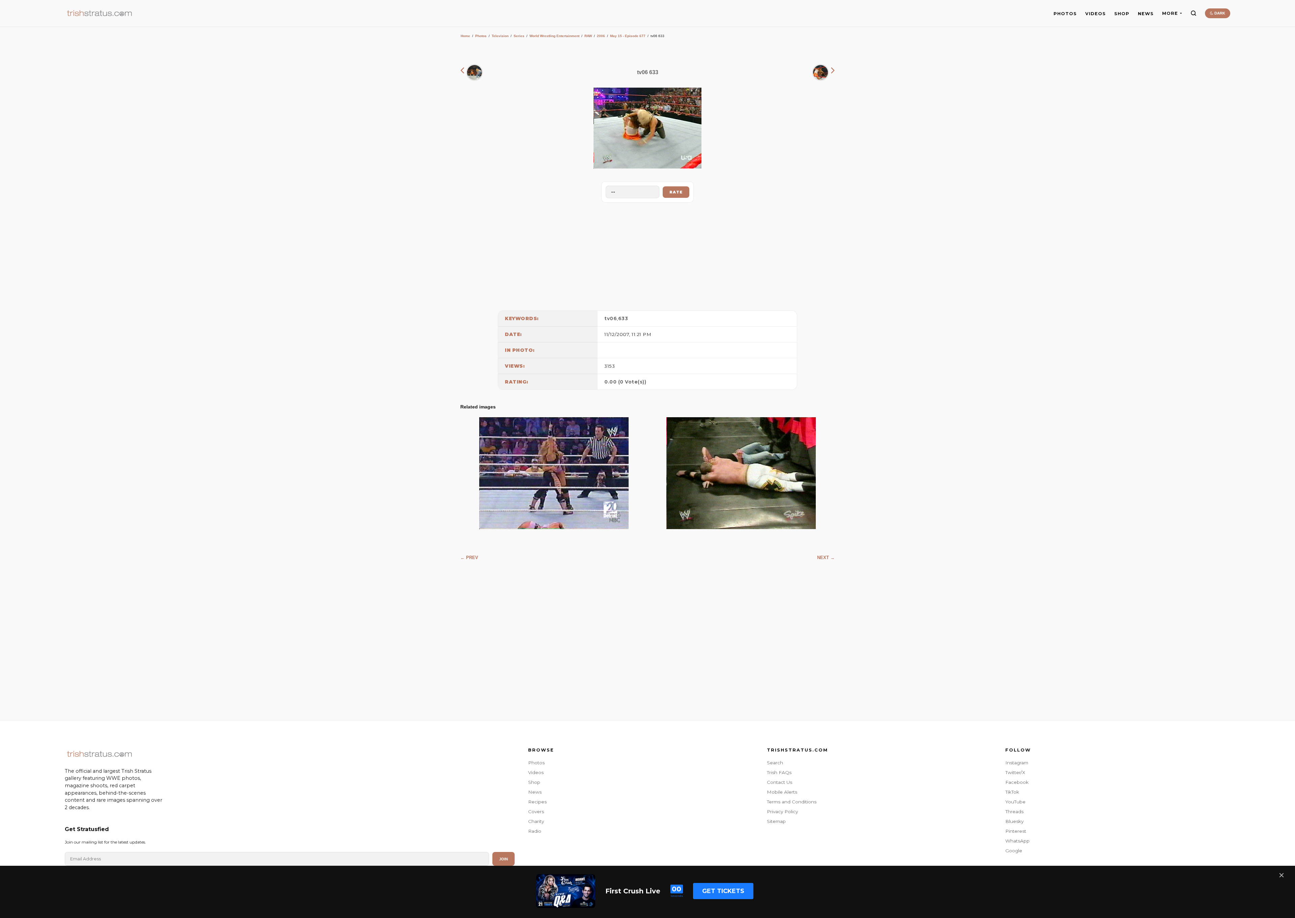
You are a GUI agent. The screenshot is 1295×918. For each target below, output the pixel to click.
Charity (536, 821)
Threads (1014, 811)
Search (775, 762)
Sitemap (776, 821)
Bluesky (1014, 821)
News (535, 792)
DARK (1219, 13)
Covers (536, 811)
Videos (536, 772)
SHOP (1121, 13)
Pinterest (1015, 831)
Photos (481, 36)
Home (465, 36)
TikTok (1012, 792)
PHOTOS (1065, 13)
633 (623, 318)
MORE (1170, 13)
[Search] (1193, 13)
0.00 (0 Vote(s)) (625, 382)
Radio (534, 831)
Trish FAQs (779, 772)
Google (1013, 850)
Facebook (1017, 782)
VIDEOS (1095, 13)
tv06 (610, 318)
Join (503, 859)
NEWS (1146, 13)
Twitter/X (1015, 772)
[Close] (1281, 875)
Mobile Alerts (782, 792)
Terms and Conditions (791, 801)
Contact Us (779, 782)
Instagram (1016, 762)
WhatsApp (1017, 841)
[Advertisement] (647, 255)
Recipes (537, 801)
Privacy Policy (782, 811)
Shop (534, 782)
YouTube (1015, 801)
